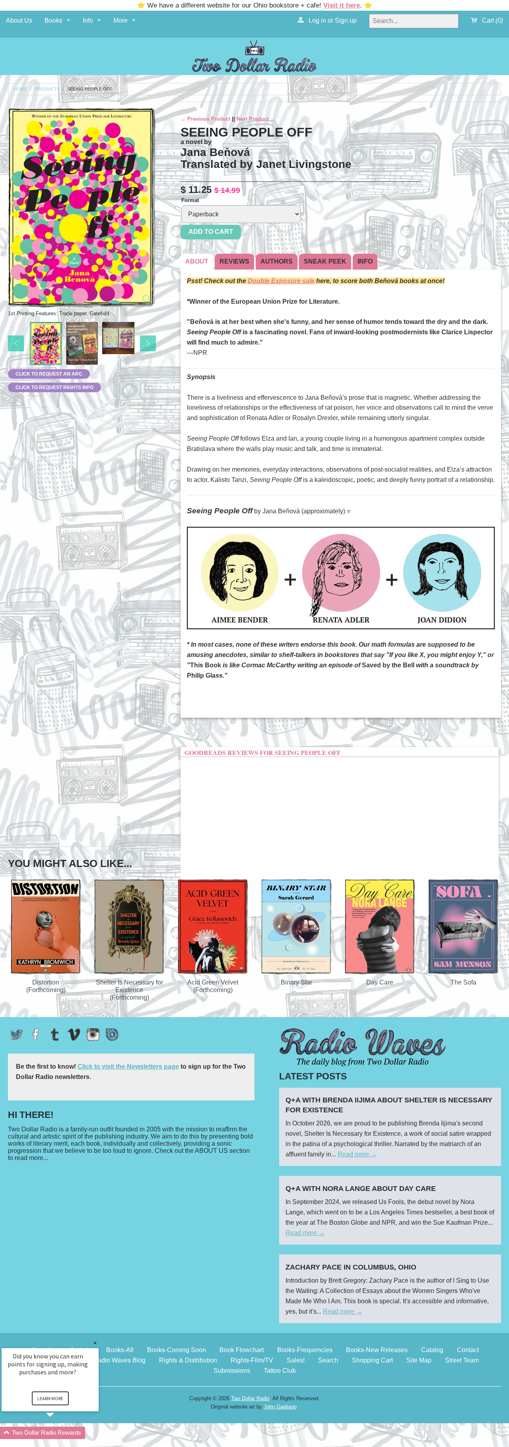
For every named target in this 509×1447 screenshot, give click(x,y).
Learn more (50, 1398)
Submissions (232, 1370)
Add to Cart (210, 231)
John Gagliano (280, 1407)
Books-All (120, 1350)
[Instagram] (93, 1034)
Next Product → (256, 119)
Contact (468, 1350)
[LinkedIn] (112, 1034)
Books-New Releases (377, 1350)
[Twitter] (16, 1034)
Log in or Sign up (332, 20)
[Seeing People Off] (46, 343)
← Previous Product (205, 119)
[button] (59, 1433)
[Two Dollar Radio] (254, 55)
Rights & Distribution (188, 1360)
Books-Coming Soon (176, 1350)
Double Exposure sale (281, 280)
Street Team (462, 1360)
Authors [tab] (276, 261)
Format (190, 200)
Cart (491, 20)
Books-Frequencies (304, 1350)
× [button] (95, 1343)
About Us (19, 20)
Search (328, 1360)
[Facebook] (35, 1034)
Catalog (432, 1350)
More (120, 20)
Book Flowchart (242, 1350)
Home (20, 89)
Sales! (296, 1360)
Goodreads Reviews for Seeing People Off (263, 752)
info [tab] (365, 261)
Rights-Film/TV (252, 1360)
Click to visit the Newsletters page (128, 1066)
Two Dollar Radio (250, 1398)
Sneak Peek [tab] (325, 261)
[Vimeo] (74, 1034)
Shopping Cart (372, 1360)
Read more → (357, 1154)
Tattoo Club (280, 1370)
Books (53, 20)
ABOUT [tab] (196, 261)
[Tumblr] (55, 1034)
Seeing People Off (89, 89)
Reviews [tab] (234, 261)
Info (88, 20)
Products (47, 89)
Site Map (418, 1360)
